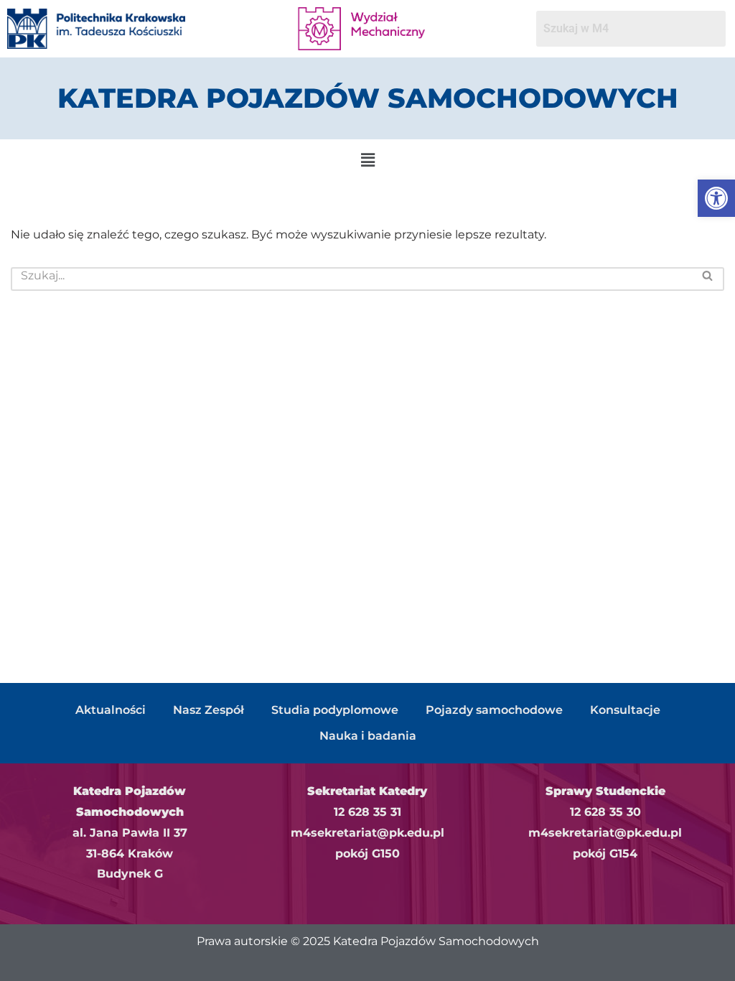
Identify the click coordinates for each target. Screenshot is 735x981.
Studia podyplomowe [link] (334, 710)
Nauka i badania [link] (367, 736)
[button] (367, 160)
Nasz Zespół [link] (208, 710)
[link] (716, 198)
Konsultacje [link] (625, 710)
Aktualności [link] (110, 710)
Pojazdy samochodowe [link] (494, 710)
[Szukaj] (708, 279)
